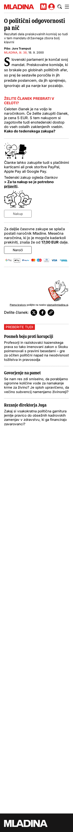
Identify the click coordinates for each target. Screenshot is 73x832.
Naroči (18, 250)
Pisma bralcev (18, 304)
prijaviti (10, 186)
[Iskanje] (59, 6)
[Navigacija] (67, 7)
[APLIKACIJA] (43, 6)
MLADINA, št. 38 (15, 52)
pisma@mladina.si (57, 304)
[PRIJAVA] (51, 6)
